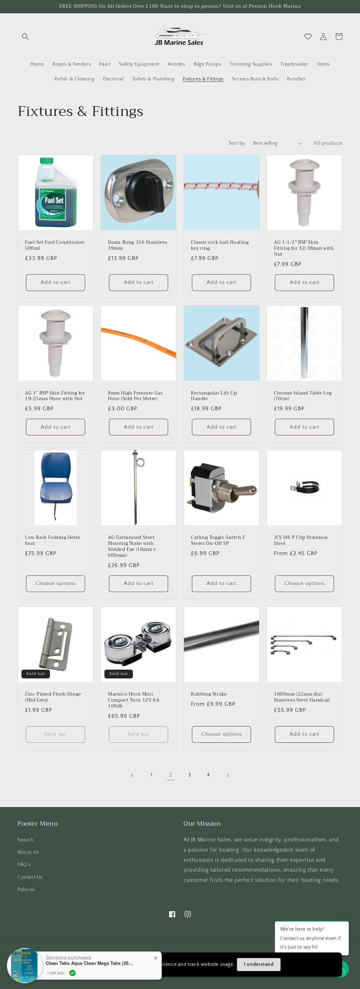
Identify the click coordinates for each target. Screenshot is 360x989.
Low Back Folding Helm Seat (52, 541)
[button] (25, 36)
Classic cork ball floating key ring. (220, 246)
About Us (28, 852)
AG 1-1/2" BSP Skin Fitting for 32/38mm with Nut (304, 249)
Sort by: (237, 143)
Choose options (56, 583)
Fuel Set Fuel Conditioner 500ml (55, 246)
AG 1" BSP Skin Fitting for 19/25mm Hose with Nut (55, 396)
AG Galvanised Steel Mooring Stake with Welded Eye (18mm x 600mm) (132, 547)
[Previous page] (132, 775)
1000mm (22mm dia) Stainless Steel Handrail (302, 697)
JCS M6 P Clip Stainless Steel (301, 541)
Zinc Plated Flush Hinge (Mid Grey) (53, 697)
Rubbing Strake (209, 694)
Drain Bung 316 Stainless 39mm (137, 246)
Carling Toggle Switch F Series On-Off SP (218, 541)
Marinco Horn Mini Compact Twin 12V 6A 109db (133, 700)
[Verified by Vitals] (72, 956)
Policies (26, 889)
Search (26, 840)
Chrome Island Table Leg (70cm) (303, 396)
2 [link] (170, 775)
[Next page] (227, 775)
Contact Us (30, 877)
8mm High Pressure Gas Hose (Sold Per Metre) (135, 396)
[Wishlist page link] (307, 36)
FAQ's (24, 864)
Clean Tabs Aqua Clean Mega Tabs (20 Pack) (90, 946)
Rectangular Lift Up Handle (214, 396)
